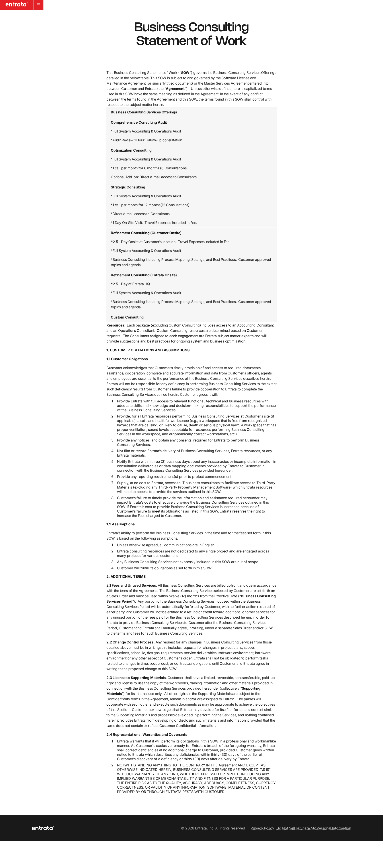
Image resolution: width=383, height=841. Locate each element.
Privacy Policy (262, 828)
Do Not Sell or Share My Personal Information (313, 828)
